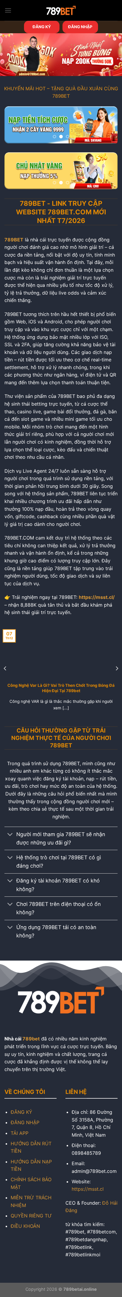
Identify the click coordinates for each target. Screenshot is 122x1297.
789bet (31, 1039)
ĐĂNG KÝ (42, 26)
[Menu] (8, 10)
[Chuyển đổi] (10, 834)
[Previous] (5, 668)
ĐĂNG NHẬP (80, 26)
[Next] (117, 668)
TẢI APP (19, 1133)
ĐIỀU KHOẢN (25, 1226)
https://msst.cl (88, 1189)
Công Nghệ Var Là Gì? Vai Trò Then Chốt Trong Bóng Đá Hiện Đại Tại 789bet (61, 688)
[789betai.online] (61, 10)
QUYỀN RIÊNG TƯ (31, 1216)
